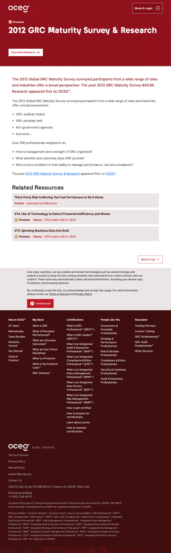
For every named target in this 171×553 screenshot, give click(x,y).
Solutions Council (13, 343)
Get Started (15, 351)
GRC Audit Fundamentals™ (144, 343)
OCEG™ (111, 173)
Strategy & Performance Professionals (109, 342)
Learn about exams (78, 422)
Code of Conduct (13, 358)
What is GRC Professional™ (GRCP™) (80, 327)
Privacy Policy (83, 294)
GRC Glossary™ (42, 373)
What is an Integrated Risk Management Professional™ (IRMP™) (80, 399)
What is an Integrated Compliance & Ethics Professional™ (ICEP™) (80, 360)
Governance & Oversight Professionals (109, 329)
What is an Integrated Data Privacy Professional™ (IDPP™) (80, 386)
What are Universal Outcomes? (44, 342)
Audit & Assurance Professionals (112, 380)
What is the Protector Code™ (45, 365)
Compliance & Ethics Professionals (113, 362)
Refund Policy (16, 467)
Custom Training (145, 331)
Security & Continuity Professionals (113, 371)
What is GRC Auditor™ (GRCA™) (80, 336)
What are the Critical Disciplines (45, 351)
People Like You (110, 319)
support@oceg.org (19, 474)
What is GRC (40, 325)
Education (141, 319)
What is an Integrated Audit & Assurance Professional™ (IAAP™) (80, 347)
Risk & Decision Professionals (110, 353)
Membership (16, 331)
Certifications (75, 319)
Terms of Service (59, 294)
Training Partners (145, 325)
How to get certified (79, 407)
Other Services (144, 351)
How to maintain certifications (76, 429)
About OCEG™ (17, 319)
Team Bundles (16, 336)
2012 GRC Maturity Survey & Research (53, 173)
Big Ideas (38, 319)
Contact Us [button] (15, 480)
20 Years (13, 325)
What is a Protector (44, 358)
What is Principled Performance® (43, 333)
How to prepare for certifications (78, 415)
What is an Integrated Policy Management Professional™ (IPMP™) (80, 373)
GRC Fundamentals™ (147, 336)
